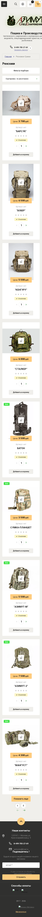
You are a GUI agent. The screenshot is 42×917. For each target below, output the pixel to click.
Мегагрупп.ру (21, 912)
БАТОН (21, 448)
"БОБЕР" (20, 210)
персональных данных (23, 873)
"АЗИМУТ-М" (21, 606)
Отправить (21, 877)
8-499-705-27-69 (21, 47)
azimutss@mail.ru (21, 849)
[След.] (24, 810)
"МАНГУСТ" (20, 765)
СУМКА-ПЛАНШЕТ (21, 527)
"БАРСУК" (21, 131)
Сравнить (21, 103)
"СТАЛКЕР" (21, 369)
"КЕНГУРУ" (21, 289)
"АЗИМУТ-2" (21, 686)
